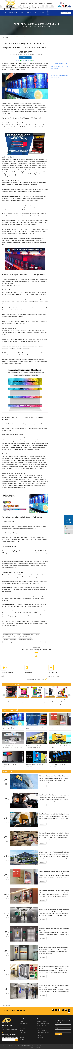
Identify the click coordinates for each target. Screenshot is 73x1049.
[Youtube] (66, 1010)
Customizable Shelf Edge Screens (10, 637)
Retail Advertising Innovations (25, 639)
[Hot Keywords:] (70, 13)
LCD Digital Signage (42, 1030)
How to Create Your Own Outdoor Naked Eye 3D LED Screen (60, 746)
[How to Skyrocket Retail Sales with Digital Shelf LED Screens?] (36, 719)
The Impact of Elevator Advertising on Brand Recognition (54, 890)
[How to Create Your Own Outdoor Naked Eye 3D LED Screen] (60, 738)
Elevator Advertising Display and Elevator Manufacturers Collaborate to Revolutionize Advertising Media (54, 985)
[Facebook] (69, 6)
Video (21, 1030)
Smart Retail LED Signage (25, 637)
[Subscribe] (16, 1040)
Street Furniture (41, 1028)
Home (21, 1021)
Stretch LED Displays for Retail (9, 642)
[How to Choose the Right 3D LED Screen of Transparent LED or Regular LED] (36, 738)
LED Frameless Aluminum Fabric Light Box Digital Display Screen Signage (49, 701)
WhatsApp (68, 533)
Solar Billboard (40, 1037)
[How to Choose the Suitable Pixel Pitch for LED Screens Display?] (60, 757)
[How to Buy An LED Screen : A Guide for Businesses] (13, 757)
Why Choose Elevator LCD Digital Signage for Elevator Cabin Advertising (54, 966)
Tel (66, 526)
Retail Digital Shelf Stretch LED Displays (11, 634)
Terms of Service (38, 1047)
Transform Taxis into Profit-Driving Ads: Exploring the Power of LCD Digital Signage (54, 814)
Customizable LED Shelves (24, 642)
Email (67, 528)
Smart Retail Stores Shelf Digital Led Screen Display (11, 701)
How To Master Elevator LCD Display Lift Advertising (58, 727)
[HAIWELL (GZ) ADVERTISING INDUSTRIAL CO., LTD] (6, 1021)
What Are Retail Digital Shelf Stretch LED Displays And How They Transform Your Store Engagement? (12, 728)
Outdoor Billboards (41, 1021)
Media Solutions (24, 1023)
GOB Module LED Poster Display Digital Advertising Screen (23, 701)
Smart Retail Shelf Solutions (39, 642)
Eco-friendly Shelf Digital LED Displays (31, 634)
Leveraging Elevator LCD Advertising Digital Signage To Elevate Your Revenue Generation (54, 928)
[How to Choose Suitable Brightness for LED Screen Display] (36, 757)
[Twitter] (66, 6)
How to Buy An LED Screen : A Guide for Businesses (11, 765)
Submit (58, 1034)
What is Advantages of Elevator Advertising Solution (53, 947)
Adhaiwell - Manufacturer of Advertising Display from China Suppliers (54, 776)
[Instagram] (69, 1010)
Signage (39, 1035)
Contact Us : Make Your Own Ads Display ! (36, 679)
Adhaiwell (22, 1025)
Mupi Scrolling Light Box (43, 1023)
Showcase (22, 1028)
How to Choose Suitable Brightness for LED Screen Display (35, 765)
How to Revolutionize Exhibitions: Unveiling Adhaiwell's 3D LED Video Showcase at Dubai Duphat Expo (12, 746)
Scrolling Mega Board (42, 1025)
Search (69, 1005)
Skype (67, 530)
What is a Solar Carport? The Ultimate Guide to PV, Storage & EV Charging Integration (54, 852)
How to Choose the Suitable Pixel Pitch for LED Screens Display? (59, 765)
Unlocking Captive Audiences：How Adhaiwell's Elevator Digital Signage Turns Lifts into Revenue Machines (54, 909)
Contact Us (22, 1035)
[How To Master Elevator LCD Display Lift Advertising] (60, 719)
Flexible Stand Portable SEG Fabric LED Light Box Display (36, 701)
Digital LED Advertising (43, 1032)
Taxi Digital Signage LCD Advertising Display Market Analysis (54, 833)
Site (42, 54)
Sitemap (22, 1037)
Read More (42, 786)
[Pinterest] (69, 1012)
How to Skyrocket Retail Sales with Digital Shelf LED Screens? (36, 727)
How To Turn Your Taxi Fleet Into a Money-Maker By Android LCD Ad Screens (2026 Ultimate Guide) (54, 795)
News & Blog (23, 1032)
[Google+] (63, 6)
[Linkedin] (59, 6)
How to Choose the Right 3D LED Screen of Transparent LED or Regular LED (35, 746)
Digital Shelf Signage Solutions (9, 639)
